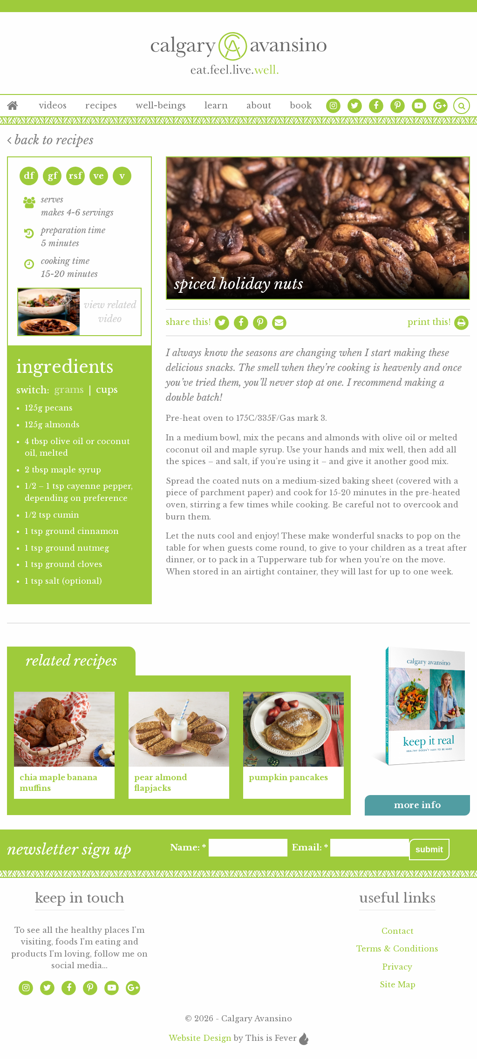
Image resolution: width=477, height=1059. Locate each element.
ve (99, 176)
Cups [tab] (107, 389)
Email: (309, 848)
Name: (188, 848)
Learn (216, 105)
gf (52, 176)
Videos (53, 105)
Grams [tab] (69, 389)
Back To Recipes (52, 140)
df (29, 176)
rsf (75, 176)
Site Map (398, 984)
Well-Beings (161, 105)
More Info (417, 805)
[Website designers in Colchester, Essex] (303, 1038)
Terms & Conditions (397, 948)
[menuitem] (18, 106)
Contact (398, 931)
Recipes (101, 105)
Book (301, 105)
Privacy (397, 966)
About (258, 105)
